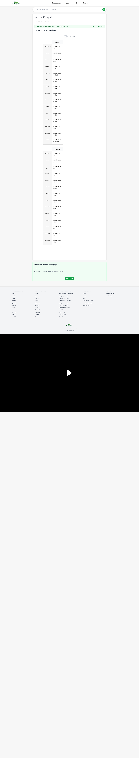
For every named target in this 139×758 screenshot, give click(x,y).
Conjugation (56, 3)
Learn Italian (62, 314)
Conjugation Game (88, 300)
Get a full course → (97, 26)
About (84, 296)
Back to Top (69, 278)
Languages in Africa (64, 296)
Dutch (13, 307)
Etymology (68, 3)
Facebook (111, 293)
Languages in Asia (64, 303)
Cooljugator (37, 271)
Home (84, 293)
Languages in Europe (65, 300)
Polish (37, 314)
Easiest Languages (64, 307)
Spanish (14, 303)
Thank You (62, 312)
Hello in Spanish (63, 305)
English (14, 305)
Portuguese (15, 310)
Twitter (110, 296)
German (14, 314)
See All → (14, 317)
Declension (38, 22)
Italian (36, 300)
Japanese (14, 300)
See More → (62, 317)
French (14, 312)
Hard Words (62, 310)
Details (46, 22)
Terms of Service (87, 303)
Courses (86, 3)
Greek (13, 293)
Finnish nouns (47, 271)
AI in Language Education (66, 293)
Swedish (37, 310)
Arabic (13, 298)
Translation (71, 36)
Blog (77, 3)
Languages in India (64, 298)
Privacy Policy (86, 305)
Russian (14, 296)
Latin (36, 296)
